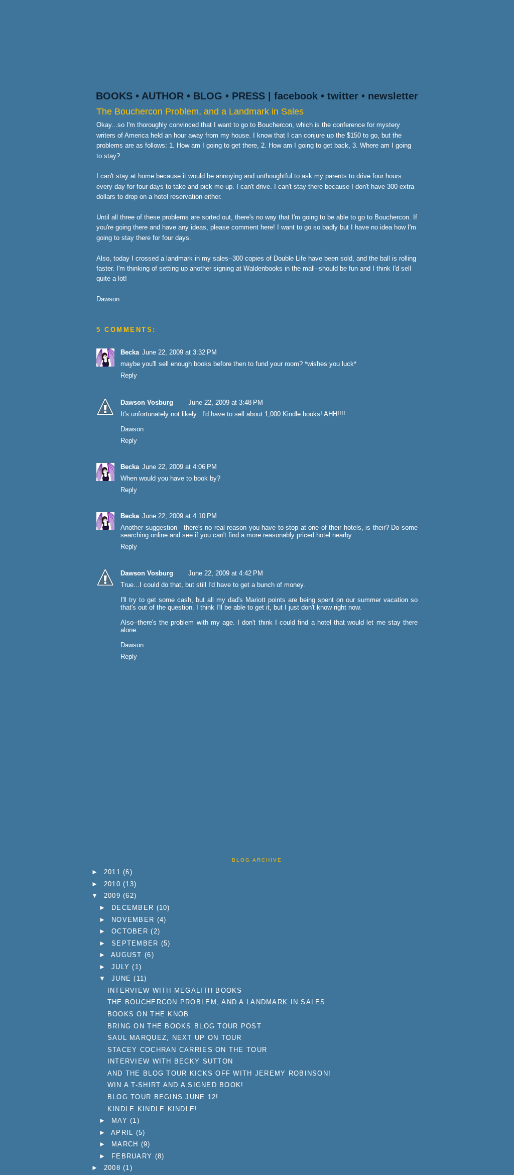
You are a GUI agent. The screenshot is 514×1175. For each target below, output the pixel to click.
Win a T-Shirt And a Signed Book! (175, 1085)
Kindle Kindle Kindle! (152, 1109)
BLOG (207, 95)
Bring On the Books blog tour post (184, 1026)
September (136, 943)
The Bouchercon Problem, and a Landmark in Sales (200, 111)
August (128, 955)
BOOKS (114, 95)
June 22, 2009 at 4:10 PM (179, 516)
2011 (113, 872)
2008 (113, 1167)
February (133, 1156)
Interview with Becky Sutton (170, 1061)
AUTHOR (163, 95)
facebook (296, 95)
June (122, 978)
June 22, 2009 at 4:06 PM (179, 467)
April (123, 1132)
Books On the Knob (148, 1014)
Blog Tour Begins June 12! (163, 1097)
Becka (129, 352)
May (120, 1120)
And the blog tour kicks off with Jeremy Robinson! (219, 1073)
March (126, 1144)
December (133, 907)
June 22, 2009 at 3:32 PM (179, 352)
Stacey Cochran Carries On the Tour (187, 1049)
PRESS (248, 95)
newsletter (393, 95)
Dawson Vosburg (146, 402)
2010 (113, 884)
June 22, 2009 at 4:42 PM (225, 573)
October (131, 931)
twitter (342, 95)
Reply (128, 375)
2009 (113, 895)
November (134, 919)
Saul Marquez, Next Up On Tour (174, 1037)
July (121, 967)
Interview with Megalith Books (174, 990)
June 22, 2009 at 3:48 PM (225, 402)
